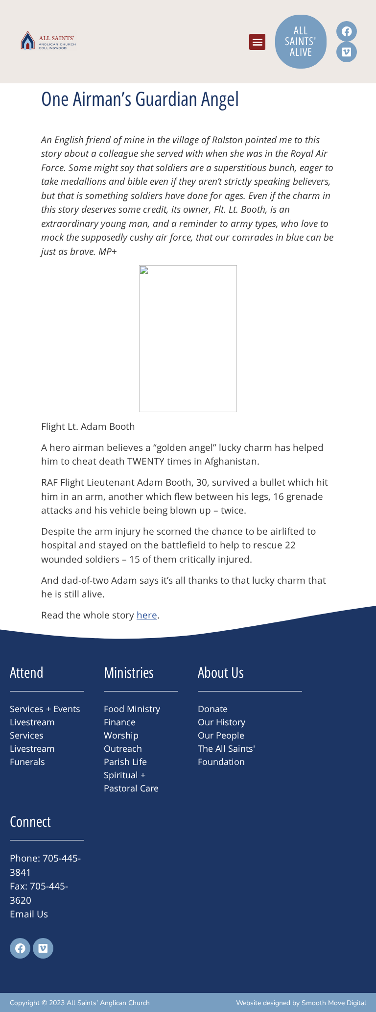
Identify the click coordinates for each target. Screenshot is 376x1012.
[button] (257, 42)
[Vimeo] (346, 52)
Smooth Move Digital (334, 1003)
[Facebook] (346, 31)
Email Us (29, 914)
